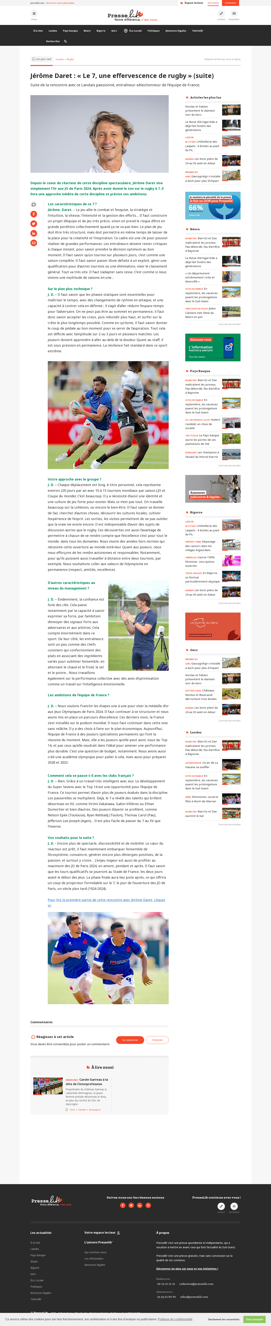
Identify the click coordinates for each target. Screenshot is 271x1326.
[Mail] (33, 243)
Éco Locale (135, 30)
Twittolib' (197, 30)
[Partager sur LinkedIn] (33, 233)
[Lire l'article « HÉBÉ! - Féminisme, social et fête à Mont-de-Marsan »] (231, 799)
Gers (114, 30)
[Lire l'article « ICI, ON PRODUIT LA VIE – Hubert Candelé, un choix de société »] (231, 423)
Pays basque (70, 30)
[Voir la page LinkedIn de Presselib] (140, 1205)
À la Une (38, 30)
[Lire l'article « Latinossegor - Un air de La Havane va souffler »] (231, 764)
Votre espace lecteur (100, 1232)
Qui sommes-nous (95, 1252)
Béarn (87, 30)
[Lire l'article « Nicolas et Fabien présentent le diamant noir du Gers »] (231, 110)
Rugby (70, 59)
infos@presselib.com (194, 1296)
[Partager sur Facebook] (33, 214)
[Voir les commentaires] (33, 204)
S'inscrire (243, 1305)
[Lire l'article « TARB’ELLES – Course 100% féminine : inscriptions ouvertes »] (231, 560)
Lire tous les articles (229, 324)
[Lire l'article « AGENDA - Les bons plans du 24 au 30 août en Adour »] (231, 160)
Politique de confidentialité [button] (175, 1319)
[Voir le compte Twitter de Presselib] (131, 1205)
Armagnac (95, 1109)
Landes (53, 30)
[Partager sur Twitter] (33, 223)
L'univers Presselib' (98, 1242)
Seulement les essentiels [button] (223, 1319)
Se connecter (130, 1040)
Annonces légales (176, 30)
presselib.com (37, 2)
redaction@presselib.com (196, 1284)
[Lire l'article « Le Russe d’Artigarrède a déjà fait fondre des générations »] (231, 125)
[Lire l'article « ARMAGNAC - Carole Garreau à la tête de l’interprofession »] (48, 1086)
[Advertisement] (213, 889)
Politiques (154, 30)
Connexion (230, 2)
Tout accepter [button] (254, 1319)
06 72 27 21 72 (166, 1284)
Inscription (213, 2)
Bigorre (101, 30)
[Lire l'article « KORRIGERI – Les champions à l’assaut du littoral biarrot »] (231, 454)
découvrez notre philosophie (60, 2)
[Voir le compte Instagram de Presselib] (148, 1205)
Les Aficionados (93, 1258)
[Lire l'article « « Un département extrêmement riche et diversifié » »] (231, 276)
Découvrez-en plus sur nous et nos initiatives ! (187, 1268)
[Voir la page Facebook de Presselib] (123, 1205)
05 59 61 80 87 (166, 1296)
